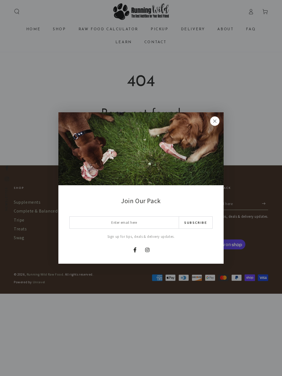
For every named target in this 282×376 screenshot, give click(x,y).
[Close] (215, 121)
